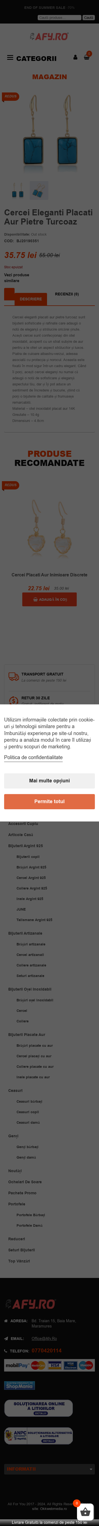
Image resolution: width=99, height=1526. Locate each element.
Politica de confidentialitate (33, 757)
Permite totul (49, 801)
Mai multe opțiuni (49, 781)
